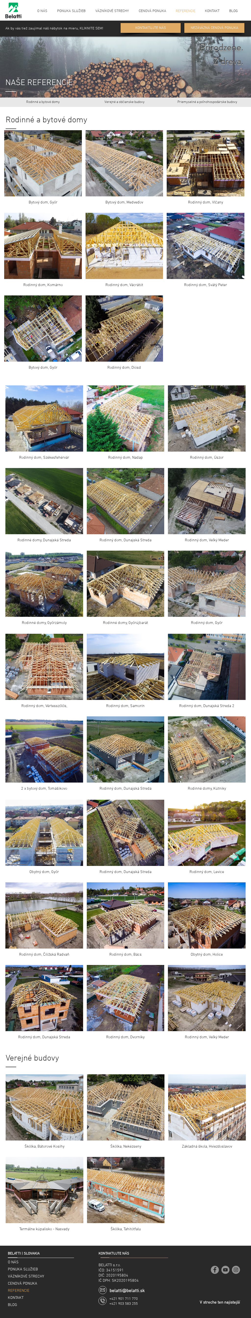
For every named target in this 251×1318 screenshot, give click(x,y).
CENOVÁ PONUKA (22, 1283)
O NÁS (13, 1262)
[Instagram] (236, 1270)
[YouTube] (225, 1270)
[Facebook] (215, 1270)
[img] (44, 673)
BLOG (12, 1305)
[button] (207, 102)
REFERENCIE (18, 1290)
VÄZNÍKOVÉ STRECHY (26, 1276)
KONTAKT (16, 1297)
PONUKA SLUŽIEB (23, 1269)
